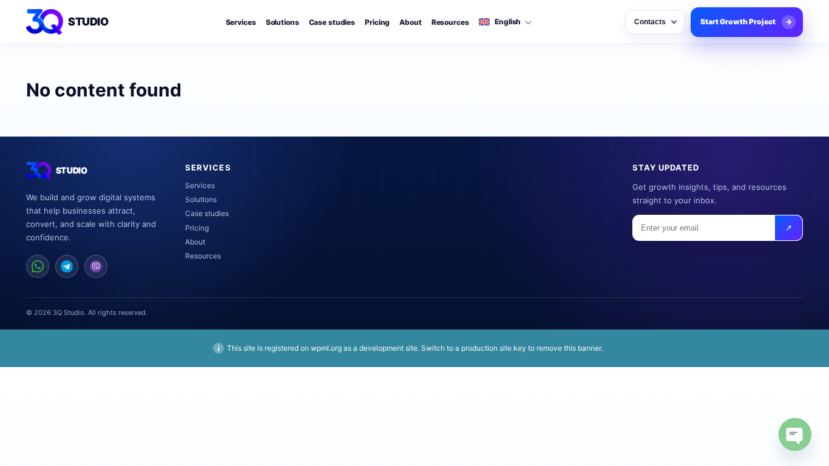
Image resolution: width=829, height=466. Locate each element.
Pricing (377, 22)
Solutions (282, 22)
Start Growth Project (746, 21)
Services (241, 22)
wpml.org (326, 348)
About (410, 22)
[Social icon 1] (37, 266)
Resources (450, 22)
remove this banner (568, 348)
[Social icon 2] (66, 266)
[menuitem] (505, 21)
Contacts (650, 22)
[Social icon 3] (95, 266)
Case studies (332, 22)
